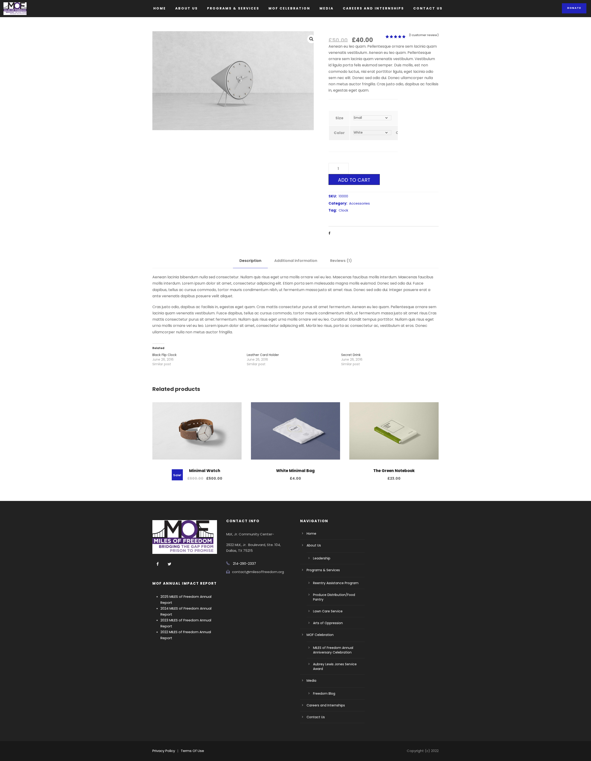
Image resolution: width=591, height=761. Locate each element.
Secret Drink (351, 355)
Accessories (359, 203)
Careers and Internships (373, 8)
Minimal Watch (204, 470)
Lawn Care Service (328, 611)
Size (339, 118)
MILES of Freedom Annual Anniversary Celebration (333, 650)
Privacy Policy (163, 750)
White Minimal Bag (295, 470)
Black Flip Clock (164, 355)
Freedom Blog (324, 693)
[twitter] (169, 564)
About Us (186, 8)
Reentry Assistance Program (336, 583)
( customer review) (424, 35)
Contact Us (428, 8)
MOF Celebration (289, 8)
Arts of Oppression (328, 623)
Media (327, 8)
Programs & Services (233, 8)
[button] (311, 39)
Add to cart (354, 180)
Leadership (321, 558)
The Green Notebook (394, 470)
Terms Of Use (192, 750)
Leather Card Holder (263, 355)
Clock (343, 210)
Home (159, 8)
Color (339, 132)
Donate (574, 8)
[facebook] (158, 564)
